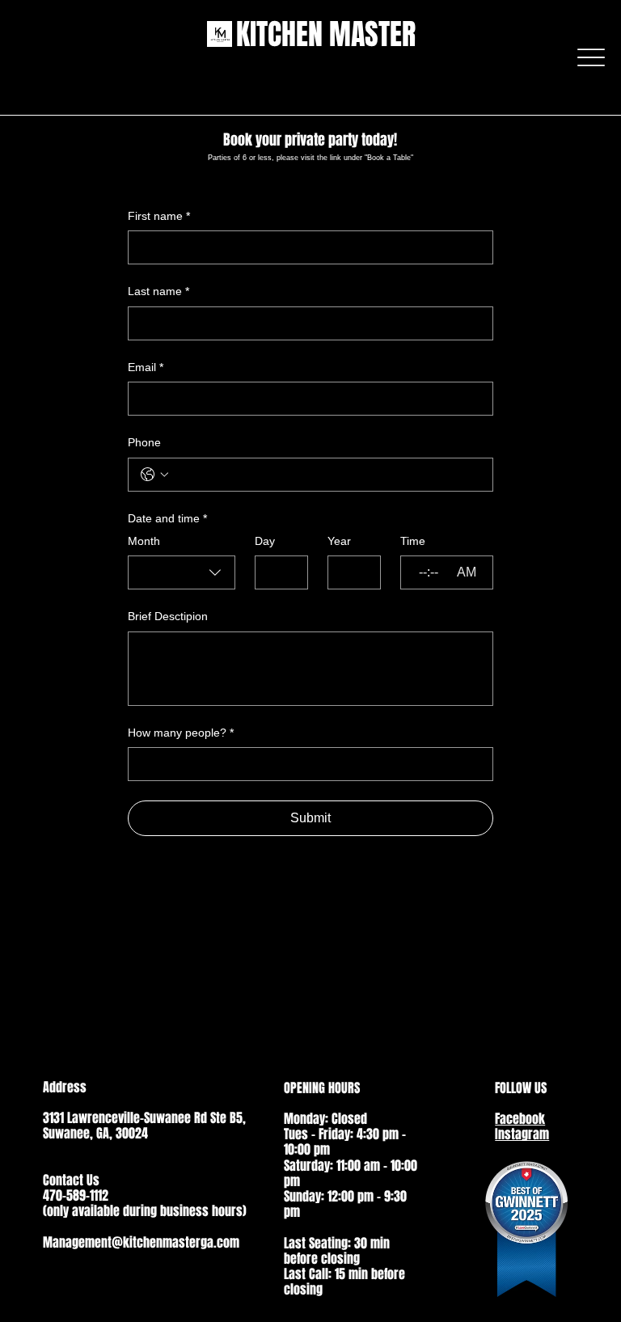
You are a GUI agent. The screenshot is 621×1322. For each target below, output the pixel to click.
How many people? (181, 732)
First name (159, 215)
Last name (158, 291)
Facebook (520, 1118)
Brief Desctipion (168, 616)
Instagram (522, 1134)
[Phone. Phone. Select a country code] (154, 474)
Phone (144, 442)
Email (145, 367)
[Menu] (591, 58)
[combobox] (181, 572)
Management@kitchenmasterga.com (141, 1242)
